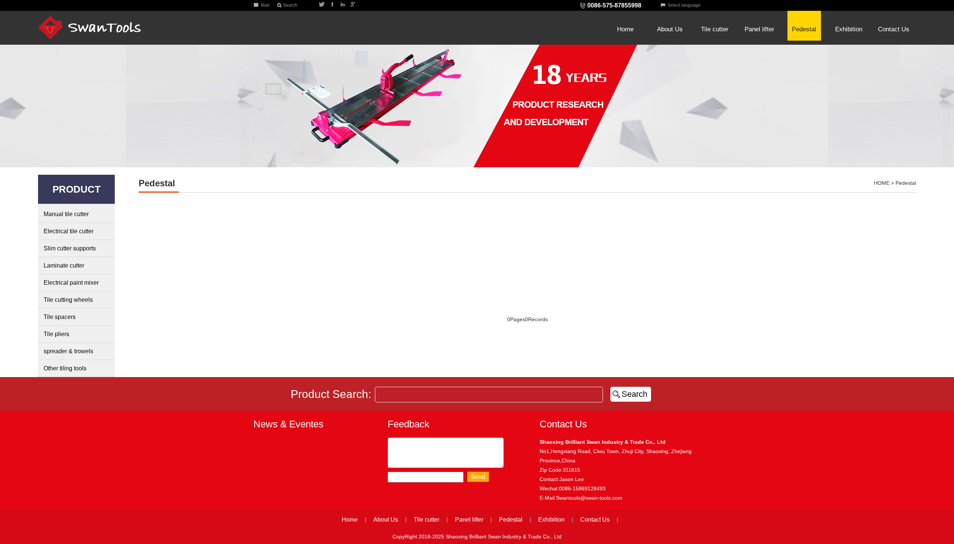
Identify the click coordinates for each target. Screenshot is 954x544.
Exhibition (849, 12)
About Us (670, 12)
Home (625, 12)
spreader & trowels (68, 351)
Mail (265, 5)
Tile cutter (715, 12)
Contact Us (893, 12)
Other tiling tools (65, 368)
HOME (882, 183)
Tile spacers (60, 317)
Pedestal (804, 29)
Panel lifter (759, 12)
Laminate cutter (64, 265)
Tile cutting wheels (68, 300)
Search (290, 5)
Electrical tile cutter (69, 231)
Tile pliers (56, 334)
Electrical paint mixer (71, 282)
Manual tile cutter (66, 214)
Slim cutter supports (70, 248)
